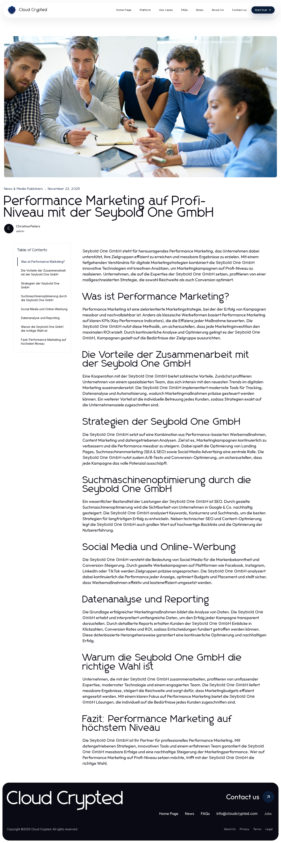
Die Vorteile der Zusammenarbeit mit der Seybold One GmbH (43, 272)
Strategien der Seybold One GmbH (40, 285)
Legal (269, 829)
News (189, 813)
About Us (230, 829)
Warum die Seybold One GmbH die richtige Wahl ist (42, 328)
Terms (257, 829)
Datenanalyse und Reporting (40, 318)
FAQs (205, 813)
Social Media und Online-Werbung (44, 309)
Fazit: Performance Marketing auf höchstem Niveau (43, 341)
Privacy (244, 829)
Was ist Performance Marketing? (43, 261)
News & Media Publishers (23, 188)
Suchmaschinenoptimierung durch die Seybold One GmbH (44, 298)
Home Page (168, 813)
